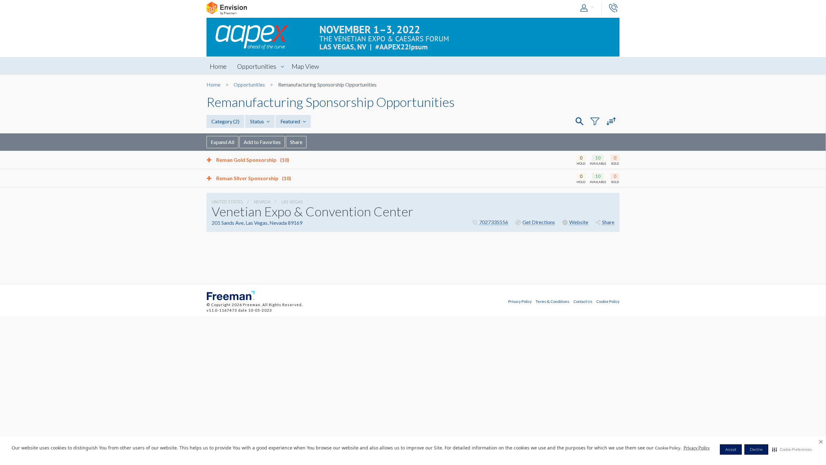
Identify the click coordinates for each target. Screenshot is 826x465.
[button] (792, 449)
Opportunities (256, 66)
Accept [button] (730, 449)
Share (296, 142)
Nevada (262, 201)
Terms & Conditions (552, 301)
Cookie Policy (608, 301)
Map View (305, 66)
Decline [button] (756, 449)
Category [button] (225, 121)
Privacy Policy (697, 447)
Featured (290, 121)
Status (257, 121)
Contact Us (582, 301)
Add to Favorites (262, 142)
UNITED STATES (227, 201)
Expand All (222, 142)
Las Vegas (292, 201)
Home (218, 66)
